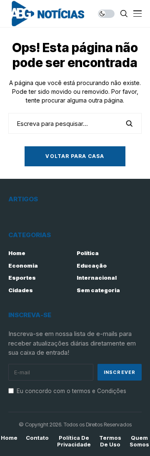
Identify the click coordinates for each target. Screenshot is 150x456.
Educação (92, 265)
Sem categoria (98, 290)
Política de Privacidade (74, 441)
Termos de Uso (110, 441)
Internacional (97, 277)
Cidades (20, 290)
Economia (23, 265)
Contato (37, 438)
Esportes (22, 277)
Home (16, 253)
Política (88, 253)
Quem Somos (139, 441)
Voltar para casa (74, 156)
